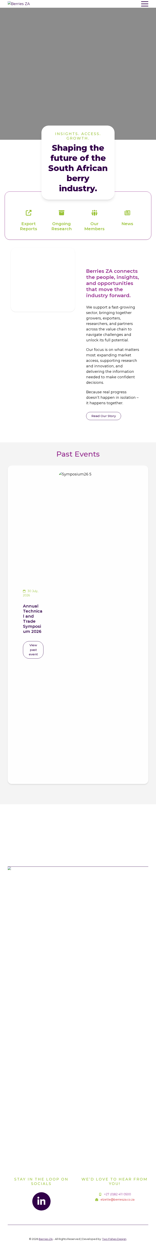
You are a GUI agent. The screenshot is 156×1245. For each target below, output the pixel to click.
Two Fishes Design (114, 1239)
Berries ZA (46, 1239)
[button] (144, 3)
